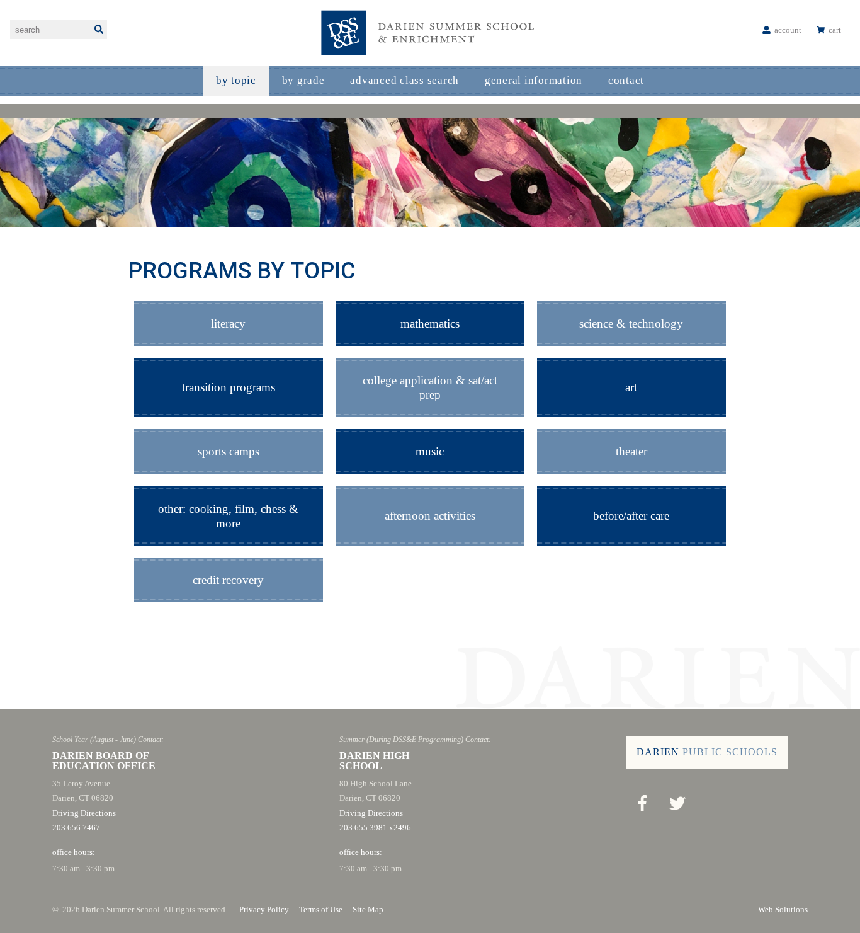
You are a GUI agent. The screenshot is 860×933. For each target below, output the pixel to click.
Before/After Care (631, 515)
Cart (835, 30)
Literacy (228, 323)
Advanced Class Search (404, 80)
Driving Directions (84, 813)
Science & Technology (631, 323)
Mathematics (430, 323)
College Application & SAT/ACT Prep (430, 387)
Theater (631, 451)
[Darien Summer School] (430, 33)
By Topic (236, 80)
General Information (533, 80)
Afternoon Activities (430, 515)
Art (631, 387)
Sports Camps (228, 451)
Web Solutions (783, 909)
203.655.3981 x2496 (375, 827)
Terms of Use (320, 909)
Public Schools (707, 752)
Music (430, 451)
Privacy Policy (264, 909)
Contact (626, 80)
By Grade (303, 80)
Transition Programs (228, 387)
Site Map (368, 909)
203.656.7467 (76, 827)
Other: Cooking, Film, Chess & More (228, 516)
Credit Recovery (228, 580)
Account (787, 30)
